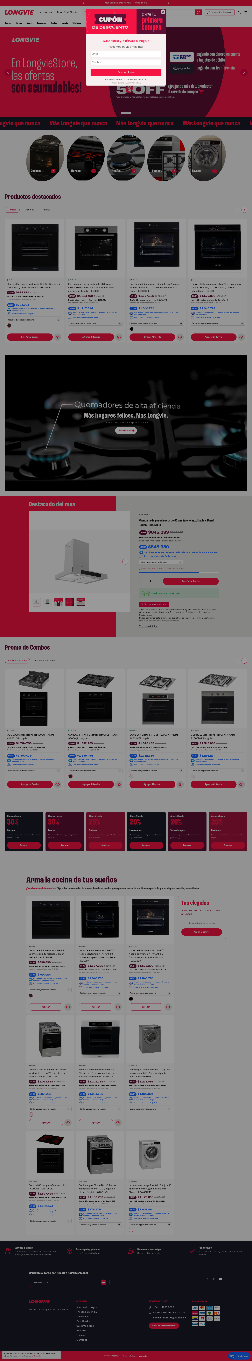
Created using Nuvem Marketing (126, 83)
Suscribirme (126, 72)
